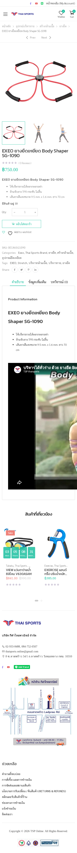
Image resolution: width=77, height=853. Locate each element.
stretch (22, 263)
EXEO (13, 263)
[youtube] (36, 3)
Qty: (4, 212)
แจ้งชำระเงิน (9, 808)
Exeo (21, 252)
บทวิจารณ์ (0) (59, 282)
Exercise (48, 565)
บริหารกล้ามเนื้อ (38, 263)
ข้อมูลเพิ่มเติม (37, 282)
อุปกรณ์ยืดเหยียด (12, 257)
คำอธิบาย (18, 282)
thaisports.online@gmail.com (22, 651)
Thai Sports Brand (36, 252)
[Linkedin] (35, 270)
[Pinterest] (28, 270)
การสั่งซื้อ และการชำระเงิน (17, 779)
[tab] (18, 282)
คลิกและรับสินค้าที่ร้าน (14, 797)
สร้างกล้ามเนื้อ (47, 26)
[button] (36, 600)
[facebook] (30, 3)
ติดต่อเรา (7, 814)
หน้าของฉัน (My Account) (60, 3)
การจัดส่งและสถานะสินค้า (16, 785)
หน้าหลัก (6, 26)
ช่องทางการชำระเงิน (13, 802)
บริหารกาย (55, 263)
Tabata (9, 565)
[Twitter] (21, 270)
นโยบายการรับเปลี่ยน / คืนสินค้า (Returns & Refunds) (34, 791)
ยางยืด (63, 26)
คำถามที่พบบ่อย (11, 774)
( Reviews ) (25, 163)
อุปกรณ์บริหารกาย (25, 26)
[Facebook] (15, 270)
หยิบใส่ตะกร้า (24, 224)
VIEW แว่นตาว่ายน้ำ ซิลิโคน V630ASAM (19, 571)
